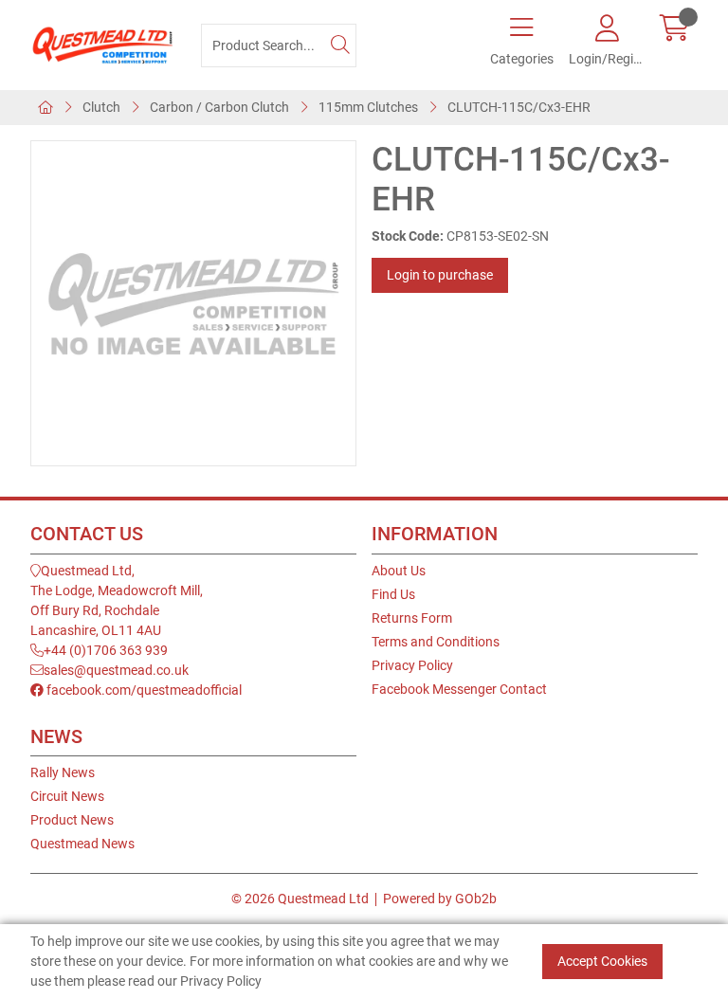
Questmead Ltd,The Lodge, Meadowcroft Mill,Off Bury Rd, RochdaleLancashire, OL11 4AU (116, 600)
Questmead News (82, 843)
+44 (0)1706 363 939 (106, 650)
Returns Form (412, 618)
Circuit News (67, 796)
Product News (72, 819)
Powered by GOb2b (440, 898)
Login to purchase (440, 274)
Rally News (62, 772)
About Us (399, 570)
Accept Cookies (602, 961)
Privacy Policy (412, 665)
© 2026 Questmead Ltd (300, 898)
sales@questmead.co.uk (116, 670)
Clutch (101, 107)
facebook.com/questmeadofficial (143, 690)
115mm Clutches (368, 107)
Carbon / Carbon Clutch (219, 107)
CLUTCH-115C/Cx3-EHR (519, 107)
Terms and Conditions (436, 641)
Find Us (393, 594)
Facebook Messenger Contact (459, 689)
